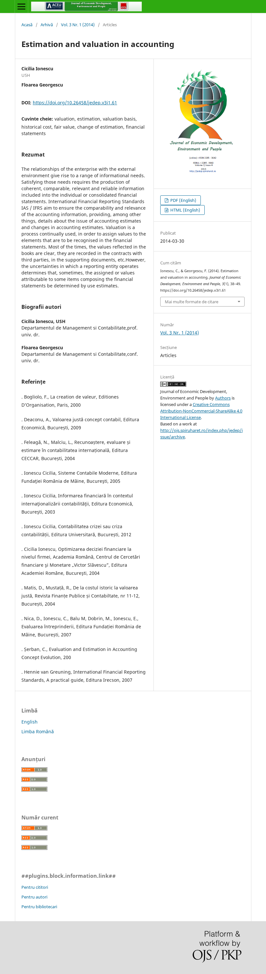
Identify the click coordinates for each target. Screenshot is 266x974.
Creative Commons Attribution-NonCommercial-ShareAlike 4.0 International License (201, 410)
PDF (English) (182, 200)
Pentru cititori (34, 887)
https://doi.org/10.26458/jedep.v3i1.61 (75, 102)
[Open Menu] (21, 6)
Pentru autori (34, 897)
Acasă (26, 25)
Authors (223, 398)
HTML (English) (184, 210)
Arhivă (47, 25)
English (29, 722)
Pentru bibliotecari (39, 907)
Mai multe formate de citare (191, 302)
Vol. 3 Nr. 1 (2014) (78, 25)
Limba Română (37, 731)
